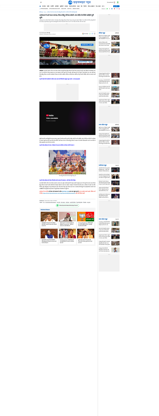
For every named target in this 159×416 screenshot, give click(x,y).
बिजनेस (85, 6)
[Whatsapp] (57, 205)
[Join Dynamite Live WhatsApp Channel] (107, 9)
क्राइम (78, 6)
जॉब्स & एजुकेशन (91, 6)
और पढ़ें (117, 33)
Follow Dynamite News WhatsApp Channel (68, 205)
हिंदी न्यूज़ (41, 12)
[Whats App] (90, 34)
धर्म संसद (67, 202)
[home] (40, 6)
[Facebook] (92, 34)
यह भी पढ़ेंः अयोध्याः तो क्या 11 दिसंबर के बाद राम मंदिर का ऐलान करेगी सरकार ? (57, 145)
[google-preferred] (85, 34)
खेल (81, 6)
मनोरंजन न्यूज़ (102, 165)
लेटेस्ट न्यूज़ (102, 33)
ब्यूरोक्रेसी (61, 6)
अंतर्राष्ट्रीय (57, 6)
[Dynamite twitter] (109, 9)
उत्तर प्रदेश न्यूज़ (103, 125)
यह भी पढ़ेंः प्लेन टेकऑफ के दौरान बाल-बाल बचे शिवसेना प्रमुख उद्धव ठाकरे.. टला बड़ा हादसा (59, 79)
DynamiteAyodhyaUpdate (50, 202)
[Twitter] (94, 34)
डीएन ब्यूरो (48, 33)
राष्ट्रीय (48, 6)
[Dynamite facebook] (117, 9)
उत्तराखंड (66, 6)
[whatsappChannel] (118, 2)
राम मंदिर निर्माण (73, 202)
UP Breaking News (44, 9)
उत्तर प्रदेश (44, 6)
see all (117, 165)
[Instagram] (119, 8)
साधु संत (88, 202)
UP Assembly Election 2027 (54, 9)
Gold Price (69, 9)
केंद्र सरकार (63, 202)
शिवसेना (84, 202)
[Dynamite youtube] (114, 9)
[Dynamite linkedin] (112, 9)
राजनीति (52, 6)
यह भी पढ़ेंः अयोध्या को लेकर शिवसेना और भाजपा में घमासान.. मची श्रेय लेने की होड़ (57, 180)
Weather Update (76, 9)
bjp (44, 202)
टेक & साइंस (98, 6)
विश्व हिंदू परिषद (79, 202)
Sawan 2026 (63, 9)
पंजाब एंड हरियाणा (72, 6)
